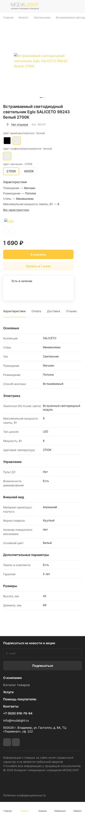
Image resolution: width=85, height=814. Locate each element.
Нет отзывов (19, 124)
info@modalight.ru (16, 720)
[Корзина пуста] (79, 6)
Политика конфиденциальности (24, 795)
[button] (41, 97)
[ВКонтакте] (7, 742)
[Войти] (70, 6)
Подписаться (42, 666)
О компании (12, 678)
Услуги (8, 692)
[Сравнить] (70, 124)
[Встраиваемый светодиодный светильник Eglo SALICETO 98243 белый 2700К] (42, 61)
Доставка (53, 311)
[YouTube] (16, 742)
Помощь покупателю (19, 699)
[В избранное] (62, 124)
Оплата (36, 311)
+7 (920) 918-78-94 (17, 713)
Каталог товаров (16, 685)
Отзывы (71, 311)
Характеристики (14, 311)
